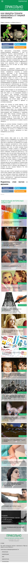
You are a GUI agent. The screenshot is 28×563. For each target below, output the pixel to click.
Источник (2, 194)
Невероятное (5, 559)
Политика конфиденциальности (10, 549)
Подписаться (22, 1)
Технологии (5, 561)
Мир (3, 556)
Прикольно (5, 551)
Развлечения (5, 554)
